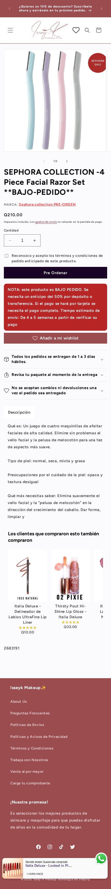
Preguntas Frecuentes (30, 713)
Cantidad (11, 230)
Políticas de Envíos (27, 725)
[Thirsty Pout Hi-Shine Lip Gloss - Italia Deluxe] (70, 575)
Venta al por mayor (27, 771)
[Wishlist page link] (76, 30)
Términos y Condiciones (31, 748)
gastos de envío (46, 221)
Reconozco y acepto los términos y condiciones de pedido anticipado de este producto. (57, 258)
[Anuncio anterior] (9, 8)
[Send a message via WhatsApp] (101, 859)
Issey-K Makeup (45, 879)
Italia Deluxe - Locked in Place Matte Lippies (49, 865)
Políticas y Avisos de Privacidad (38, 737)
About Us (18, 701)
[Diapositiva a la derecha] (67, 161)
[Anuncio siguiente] (101, 8)
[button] (10, 30)
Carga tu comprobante (30, 783)
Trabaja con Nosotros (29, 760)
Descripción (19, 412)
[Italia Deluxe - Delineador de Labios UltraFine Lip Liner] (27, 575)
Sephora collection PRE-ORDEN (47, 204)
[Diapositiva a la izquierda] (44, 161)
